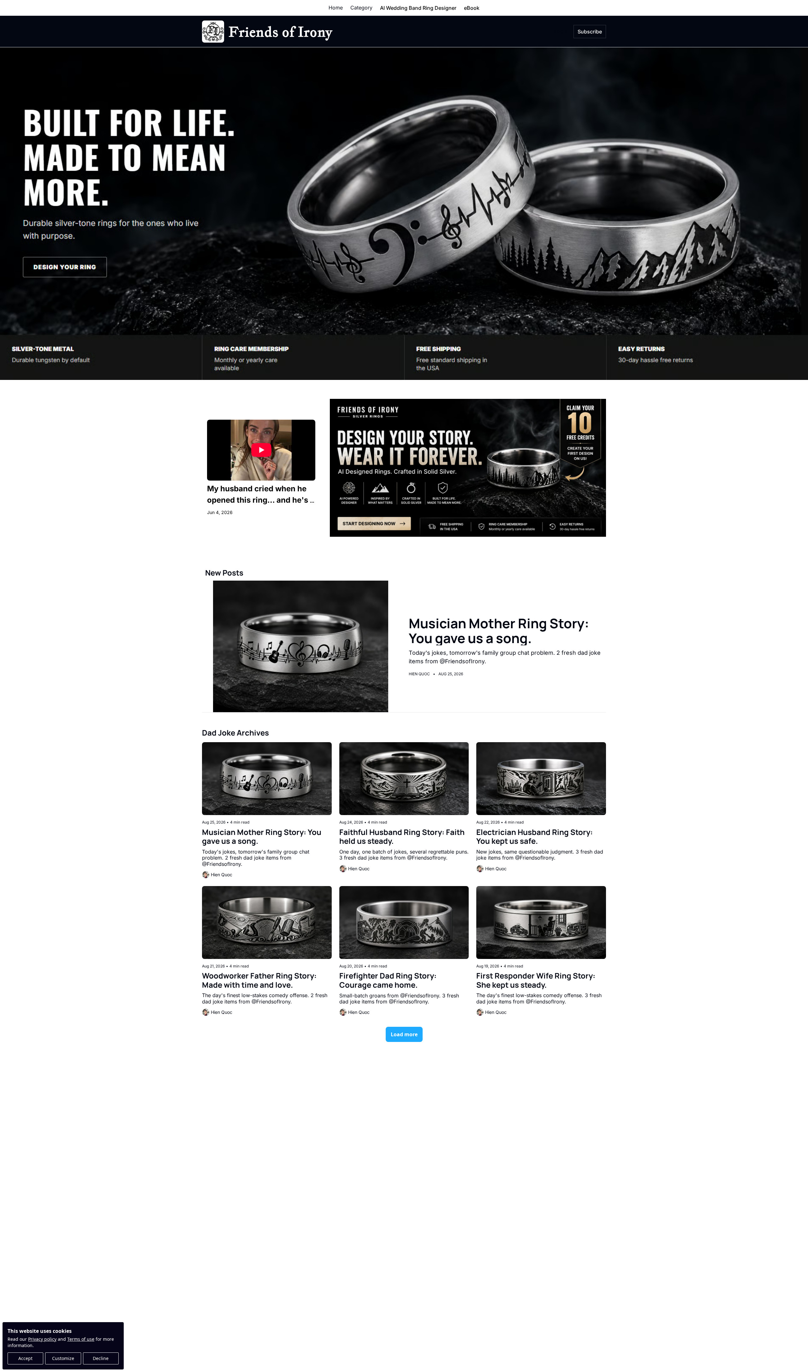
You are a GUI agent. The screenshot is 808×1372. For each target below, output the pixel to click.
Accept (25, 1358)
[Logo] (213, 32)
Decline (101, 1358)
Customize (63, 1358)
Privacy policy (42, 1339)
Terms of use (80, 1339)
